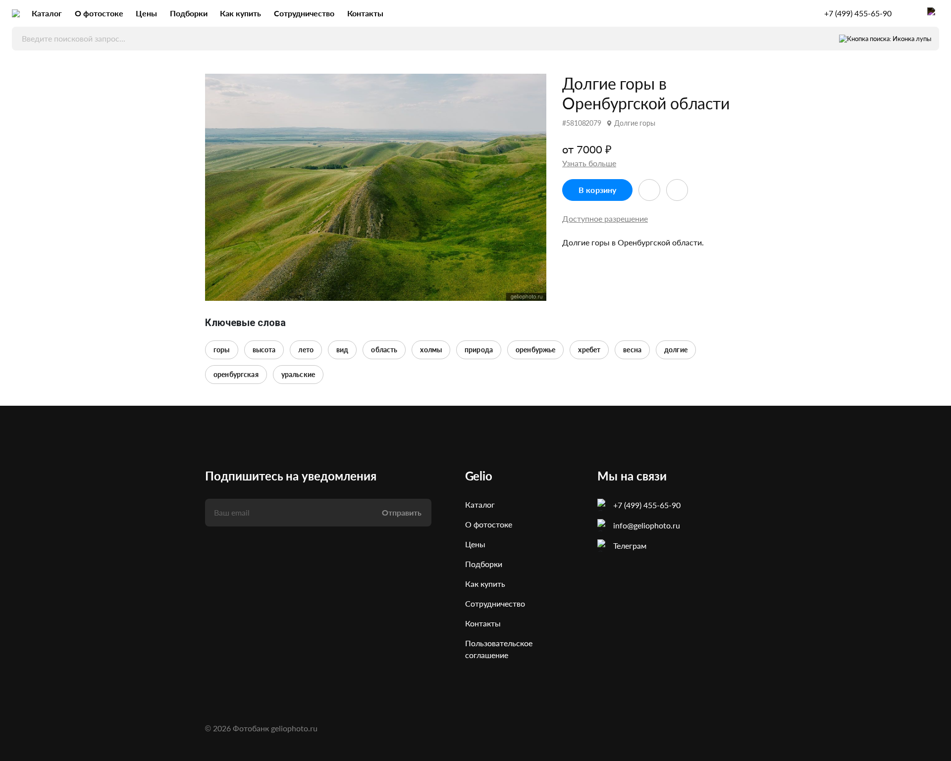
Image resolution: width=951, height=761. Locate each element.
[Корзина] (933, 13)
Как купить (240, 13)
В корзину (597, 189)
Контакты (365, 13)
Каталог (47, 13)
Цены (146, 13)
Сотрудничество (304, 13)
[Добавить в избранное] (649, 190)
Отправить (402, 512)
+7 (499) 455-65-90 (858, 13)
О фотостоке (99, 13)
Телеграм (629, 545)
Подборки (189, 13)
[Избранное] (909, 13)
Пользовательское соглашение (498, 649)
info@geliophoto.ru (646, 525)
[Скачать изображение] (677, 190)
